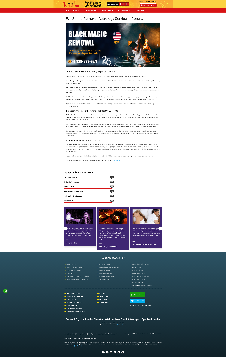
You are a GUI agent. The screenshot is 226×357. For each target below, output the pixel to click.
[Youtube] (111, 352)
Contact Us (140, 10)
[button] (68, 45)
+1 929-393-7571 (149, 5)
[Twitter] (107, 352)
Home (67, 10)
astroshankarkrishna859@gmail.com (115, 325)
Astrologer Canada (124, 10)
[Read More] (78, 346)
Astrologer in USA (108, 10)
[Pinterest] (119, 352)
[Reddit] (122, 352)
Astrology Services (90, 10)
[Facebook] (103, 352)
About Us (76, 10)
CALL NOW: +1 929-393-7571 (141, 305)
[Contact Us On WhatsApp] (5, 292)
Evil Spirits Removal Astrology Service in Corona (104, 19)
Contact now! (116, 160)
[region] (113, 45)
